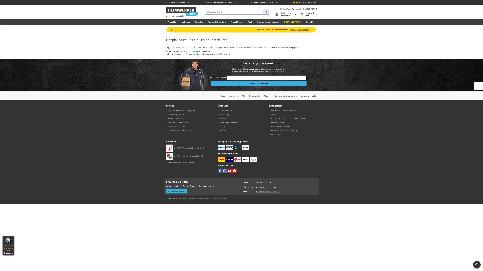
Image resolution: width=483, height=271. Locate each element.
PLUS (250, 22)
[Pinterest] (234, 170)
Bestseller (199, 22)
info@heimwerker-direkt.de (267, 191)
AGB (244, 96)
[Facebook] (220, 170)
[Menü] (12, 237)
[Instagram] (225, 170)
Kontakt (309, 22)
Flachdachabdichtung (217, 22)
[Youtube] (229, 170)
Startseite (196, 51)
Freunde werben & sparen (268, 22)
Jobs (223, 96)
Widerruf (267, 96)
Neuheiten (185, 22)
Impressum (233, 96)
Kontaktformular (222, 54)
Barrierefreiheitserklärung (286, 96)
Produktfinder (237, 22)
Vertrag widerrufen (309, 96)
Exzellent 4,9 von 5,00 (309, 2)
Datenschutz (254, 96)
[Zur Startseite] (182, 12)
